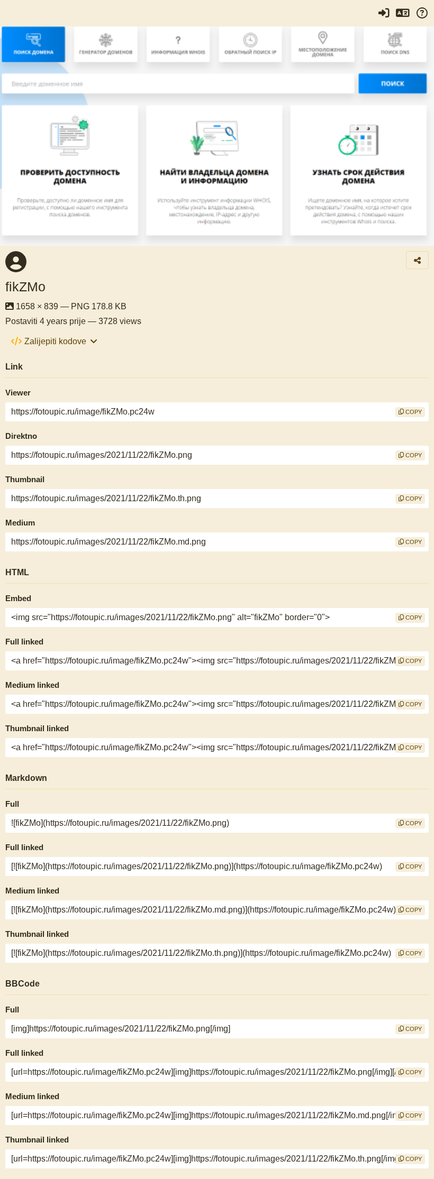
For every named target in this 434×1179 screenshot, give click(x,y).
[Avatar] (15, 261)
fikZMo (25, 286)
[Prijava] (384, 13)
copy (413, 412)
